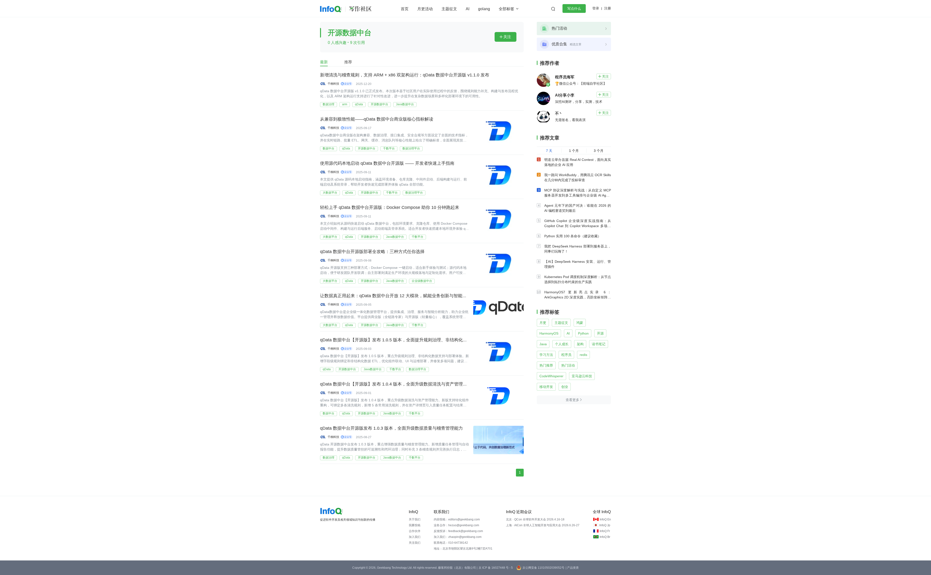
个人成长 (562, 344)
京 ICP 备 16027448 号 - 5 (496, 567)
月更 (542, 323)
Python (583, 333)
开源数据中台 (379, 104)
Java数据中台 (405, 104)
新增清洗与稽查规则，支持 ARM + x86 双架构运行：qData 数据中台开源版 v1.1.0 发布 (404, 75)
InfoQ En (605, 519)
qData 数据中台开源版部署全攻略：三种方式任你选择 (372, 251)
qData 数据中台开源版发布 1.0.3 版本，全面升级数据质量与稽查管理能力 (391, 428)
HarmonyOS (548, 333)
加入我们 (414, 537)
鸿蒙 (579, 323)
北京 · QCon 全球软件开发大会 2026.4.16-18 (535, 519)
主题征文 (449, 9)
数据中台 (328, 148)
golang (484, 9)
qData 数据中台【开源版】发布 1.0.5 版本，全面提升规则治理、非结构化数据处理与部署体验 (411, 339)
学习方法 (546, 355)
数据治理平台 (411, 148)
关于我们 (414, 519)
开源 (600, 333)
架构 (580, 344)
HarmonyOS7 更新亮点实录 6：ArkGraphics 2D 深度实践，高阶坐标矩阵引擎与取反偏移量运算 (577, 297)
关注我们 (414, 542)
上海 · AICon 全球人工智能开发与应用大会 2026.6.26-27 (542, 525)
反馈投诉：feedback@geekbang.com (458, 531)
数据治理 (328, 104)
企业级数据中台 (422, 281)
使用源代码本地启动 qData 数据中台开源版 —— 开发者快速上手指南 (387, 163)
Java (543, 344)
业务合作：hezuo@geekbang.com (456, 525)
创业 (564, 387)
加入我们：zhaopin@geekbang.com (458, 537)
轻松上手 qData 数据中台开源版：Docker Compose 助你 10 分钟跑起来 (389, 207)
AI (467, 9)
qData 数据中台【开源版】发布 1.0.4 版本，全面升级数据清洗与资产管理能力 (396, 384)
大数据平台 (330, 192)
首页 (405, 9)
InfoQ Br (605, 537)
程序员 (566, 355)
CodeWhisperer (551, 376)
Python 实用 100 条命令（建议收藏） (572, 236)
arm (344, 104)
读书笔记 (598, 344)
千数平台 (389, 148)
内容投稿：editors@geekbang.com (457, 519)
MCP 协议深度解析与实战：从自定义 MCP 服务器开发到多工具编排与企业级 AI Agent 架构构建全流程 (577, 195)
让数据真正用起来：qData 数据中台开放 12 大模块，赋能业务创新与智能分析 (395, 295)
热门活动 (568, 365)
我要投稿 (414, 525)
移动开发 (546, 387)
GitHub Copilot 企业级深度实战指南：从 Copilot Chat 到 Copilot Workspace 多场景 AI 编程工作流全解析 (577, 226)
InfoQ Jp (604, 525)
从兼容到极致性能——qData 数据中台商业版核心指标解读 (376, 119)
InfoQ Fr (605, 531)
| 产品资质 (572, 567)
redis (583, 355)
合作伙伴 (414, 531)
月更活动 (425, 9)
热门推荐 (546, 365)
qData (359, 104)
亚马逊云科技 (582, 376)
